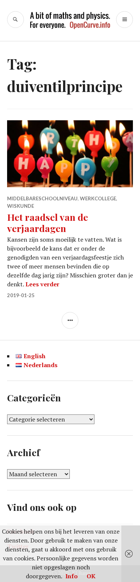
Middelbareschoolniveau (42, 198)
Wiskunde (20, 206)
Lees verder (42, 284)
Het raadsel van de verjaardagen (47, 222)
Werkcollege (98, 198)
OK (91, 576)
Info (71, 576)
